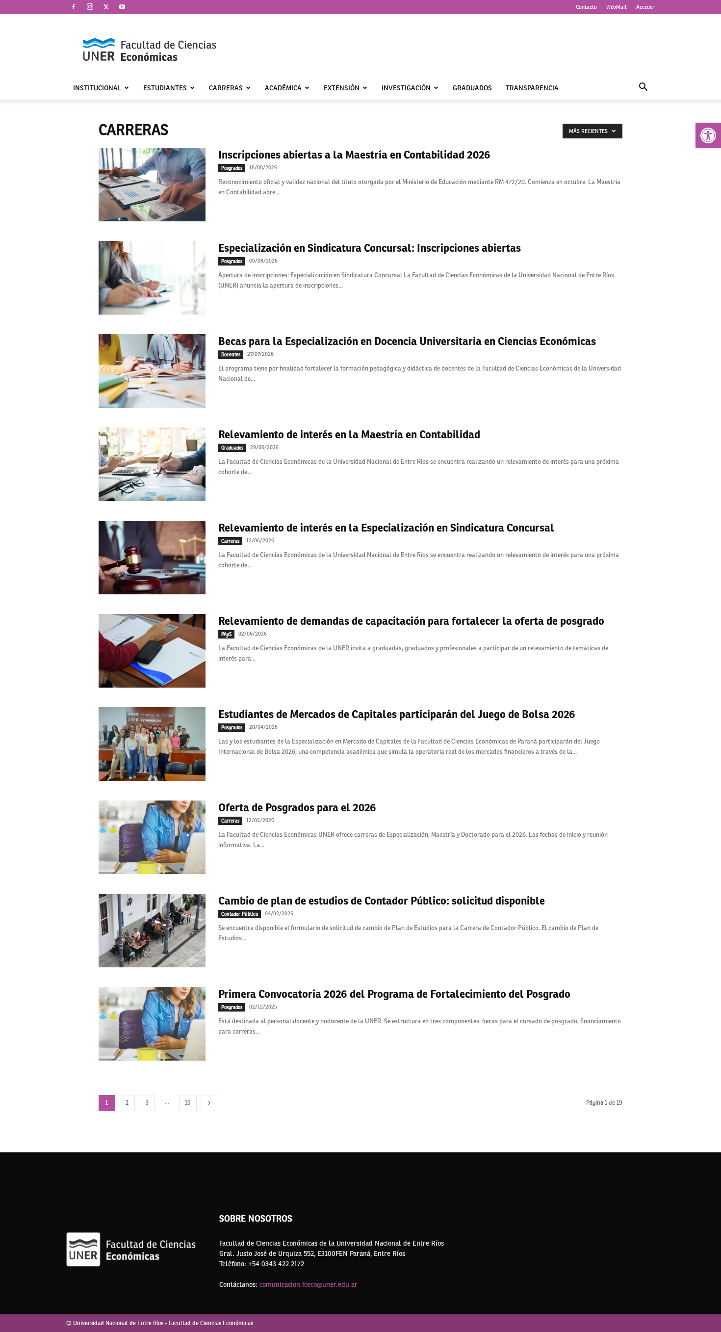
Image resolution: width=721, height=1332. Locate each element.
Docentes (230, 354)
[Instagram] (89, 7)
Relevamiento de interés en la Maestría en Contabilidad (349, 434)
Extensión (342, 88)
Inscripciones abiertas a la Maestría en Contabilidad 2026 (354, 154)
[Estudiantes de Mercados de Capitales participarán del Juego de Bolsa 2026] (152, 744)
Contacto (586, 6)
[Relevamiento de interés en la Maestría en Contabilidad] (152, 464)
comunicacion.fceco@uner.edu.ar (308, 1284)
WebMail (616, 6)
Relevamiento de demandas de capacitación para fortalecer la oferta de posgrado (411, 620)
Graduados (472, 88)
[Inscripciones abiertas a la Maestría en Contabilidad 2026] (152, 184)
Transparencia (532, 88)
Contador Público (239, 914)
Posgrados (231, 168)
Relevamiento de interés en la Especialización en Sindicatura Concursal (386, 527)
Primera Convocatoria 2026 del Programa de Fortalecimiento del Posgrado (394, 993)
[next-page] (209, 1103)
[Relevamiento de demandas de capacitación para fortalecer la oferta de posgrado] (152, 651)
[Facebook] (73, 7)
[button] (708, 135)
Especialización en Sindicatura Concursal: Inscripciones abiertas (369, 247)
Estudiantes (165, 88)
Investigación (406, 88)
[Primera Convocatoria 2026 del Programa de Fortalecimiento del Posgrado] (152, 1024)
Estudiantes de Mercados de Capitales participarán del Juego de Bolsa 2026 (396, 714)
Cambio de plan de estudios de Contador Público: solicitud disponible (381, 900)
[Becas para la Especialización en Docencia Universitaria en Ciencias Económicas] (152, 371)
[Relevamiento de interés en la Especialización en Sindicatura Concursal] (152, 557)
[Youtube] (122, 7)
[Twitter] (106, 7)
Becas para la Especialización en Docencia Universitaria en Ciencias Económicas (407, 341)
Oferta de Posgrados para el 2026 (297, 807)
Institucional (97, 88)
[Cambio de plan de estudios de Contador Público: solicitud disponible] (152, 930)
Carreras (226, 88)
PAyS (226, 634)
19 (188, 1102)
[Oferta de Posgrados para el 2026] (152, 837)
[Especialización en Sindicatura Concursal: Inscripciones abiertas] (152, 278)
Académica (283, 88)
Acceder (645, 6)
